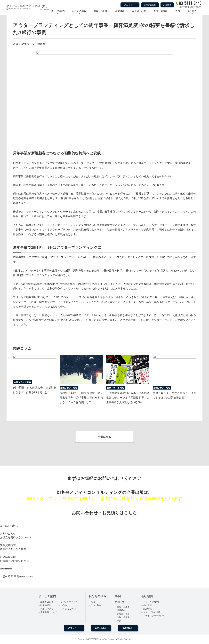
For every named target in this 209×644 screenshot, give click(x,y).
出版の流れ (45, 605)
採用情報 (147, 608)
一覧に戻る (104, 436)
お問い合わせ (150, 5)
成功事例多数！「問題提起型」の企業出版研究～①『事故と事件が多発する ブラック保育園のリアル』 (81, 398)
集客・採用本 (101, 11)
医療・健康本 (160, 11)
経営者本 (119, 11)
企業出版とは (46, 601)
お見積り (167, 5)
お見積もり (128, 628)
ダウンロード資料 (69, 601)
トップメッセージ (151, 601)
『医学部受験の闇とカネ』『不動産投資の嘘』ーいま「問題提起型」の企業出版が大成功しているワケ (127, 398)
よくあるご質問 (68, 608)
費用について (46, 608)
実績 (93, 601)
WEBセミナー (130, 5)
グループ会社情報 (151, 612)
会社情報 (147, 605)
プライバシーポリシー (153, 615)
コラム (64, 605)
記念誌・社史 (139, 11)
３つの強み (96, 605)
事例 (177, 11)
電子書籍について (48, 612)
